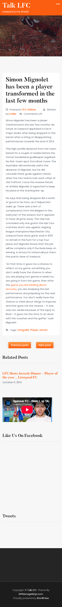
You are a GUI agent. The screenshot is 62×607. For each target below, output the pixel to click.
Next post (45, 345)
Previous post (19, 345)
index (12, 114)
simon (43, 330)
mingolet (23, 330)
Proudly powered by (31, 598)
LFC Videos (29, 109)
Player (34, 330)
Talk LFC (16, 5)
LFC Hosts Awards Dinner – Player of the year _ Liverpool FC (30, 375)
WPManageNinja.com (31, 594)
